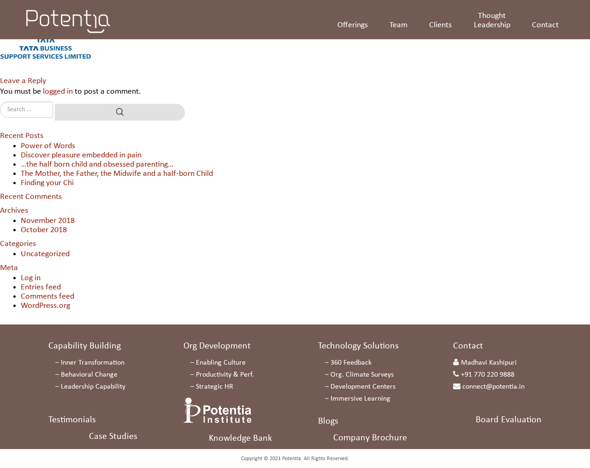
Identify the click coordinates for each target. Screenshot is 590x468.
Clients (440, 25)
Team (398, 25)
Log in (31, 278)
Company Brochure (370, 438)
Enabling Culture (221, 362)
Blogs (328, 421)
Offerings (352, 25)
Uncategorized (45, 254)
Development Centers (362, 386)
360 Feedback (351, 362)
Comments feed (47, 296)
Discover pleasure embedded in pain (81, 155)
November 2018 (48, 220)
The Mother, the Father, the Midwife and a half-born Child (117, 173)
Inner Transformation (92, 362)
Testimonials (72, 420)
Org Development (217, 346)
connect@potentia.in (493, 386)
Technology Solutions (358, 346)
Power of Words (48, 146)
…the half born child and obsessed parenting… (97, 164)
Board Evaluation (509, 420)
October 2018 (44, 230)
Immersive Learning (360, 398)
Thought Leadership (492, 21)
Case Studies (113, 436)
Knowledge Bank (240, 438)
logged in (58, 91)
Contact (545, 25)
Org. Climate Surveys (362, 374)
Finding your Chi (47, 183)
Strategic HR (214, 386)
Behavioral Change (89, 374)
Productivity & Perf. (225, 374)
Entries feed (41, 287)
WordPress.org (45, 305)
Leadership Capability (93, 386)
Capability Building (84, 346)
